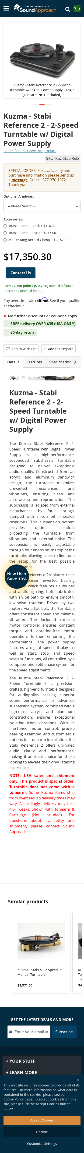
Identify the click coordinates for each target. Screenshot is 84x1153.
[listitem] (41, 952)
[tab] (13, 362)
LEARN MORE (22, 1072)
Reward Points (31, 290)
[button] (35, 104)
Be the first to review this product (30, 151)
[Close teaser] (30, 563)
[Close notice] (78, 1080)
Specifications (61, 362)
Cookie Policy (14, 1099)
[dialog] (42, 1114)
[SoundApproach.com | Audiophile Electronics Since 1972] (37, 8)
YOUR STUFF (21, 1061)
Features (34, 362)
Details (13, 362)
